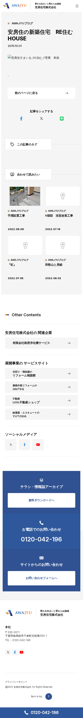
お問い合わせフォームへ (41, 578)
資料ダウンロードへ (41, 500)
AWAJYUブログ (22, 23)
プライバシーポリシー (16, 681)
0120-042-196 (45, 712)
